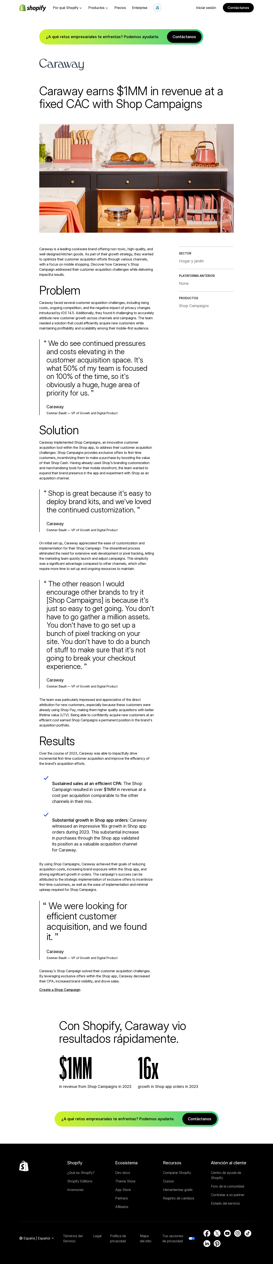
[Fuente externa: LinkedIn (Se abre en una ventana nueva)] (206, 1243)
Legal (97, 1236)
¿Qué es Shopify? (80, 1173)
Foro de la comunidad (227, 1186)
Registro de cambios (178, 1198)
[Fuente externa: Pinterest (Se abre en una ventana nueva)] (217, 1243)
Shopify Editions (79, 1181)
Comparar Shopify (177, 1173)
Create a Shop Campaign (59, 990)
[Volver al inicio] (24, 1166)
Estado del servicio (225, 1203)
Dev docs (122, 1173)
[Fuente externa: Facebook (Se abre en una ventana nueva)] (206, 1233)
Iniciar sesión (206, 8)
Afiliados (121, 1207)
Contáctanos (238, 8)
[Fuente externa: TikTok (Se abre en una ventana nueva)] (247, 1233)
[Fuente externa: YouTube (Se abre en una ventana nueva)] (227, 1233)
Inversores (75, 1190)
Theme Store (125, 1181)
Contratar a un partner (227, 1195)
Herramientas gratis (178, 1190)
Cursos (168, 1181)
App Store (123, 1190)
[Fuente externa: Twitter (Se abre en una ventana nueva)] (217, 1233)
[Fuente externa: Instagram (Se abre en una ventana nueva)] (237, 1233)
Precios (120, 8)
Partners (121, 1198)
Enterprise (139, 8)
